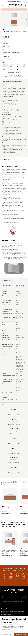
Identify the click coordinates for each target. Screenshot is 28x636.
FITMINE (14, 419)
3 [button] (7, 26)
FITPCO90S (14, 428)
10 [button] (17, 26)
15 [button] (25, 26)
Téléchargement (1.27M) (14, 472)
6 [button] (11, 26)
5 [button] (10, 26)
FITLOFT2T (14, 410)
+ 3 (11, 513)
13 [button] (22, 26)
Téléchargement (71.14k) (14, 433)
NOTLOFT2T (14, 457)
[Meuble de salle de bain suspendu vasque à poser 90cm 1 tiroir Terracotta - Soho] (10, 496)
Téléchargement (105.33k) (14, 443)
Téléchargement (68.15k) (14, 424)
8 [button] (14, 26)
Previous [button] (1, 19)
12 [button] (20, 26)
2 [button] (5, 26)
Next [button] (26, 19)
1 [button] (4, 26)
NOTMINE (14, 468)
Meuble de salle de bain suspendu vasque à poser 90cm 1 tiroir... (9, 508)
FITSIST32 (14, 448)
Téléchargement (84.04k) (14, 453)
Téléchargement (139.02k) (14, 414)
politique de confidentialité (10, 604)
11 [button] (19, 26)
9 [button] (16, 26)
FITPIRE (14, 439)
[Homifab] (14, 5)
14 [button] (23, 26)
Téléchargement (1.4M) (14, 462)
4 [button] (8, 26)
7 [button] (13, 26)
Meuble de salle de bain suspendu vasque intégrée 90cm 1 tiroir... (9, 551)
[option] (14, 19)
